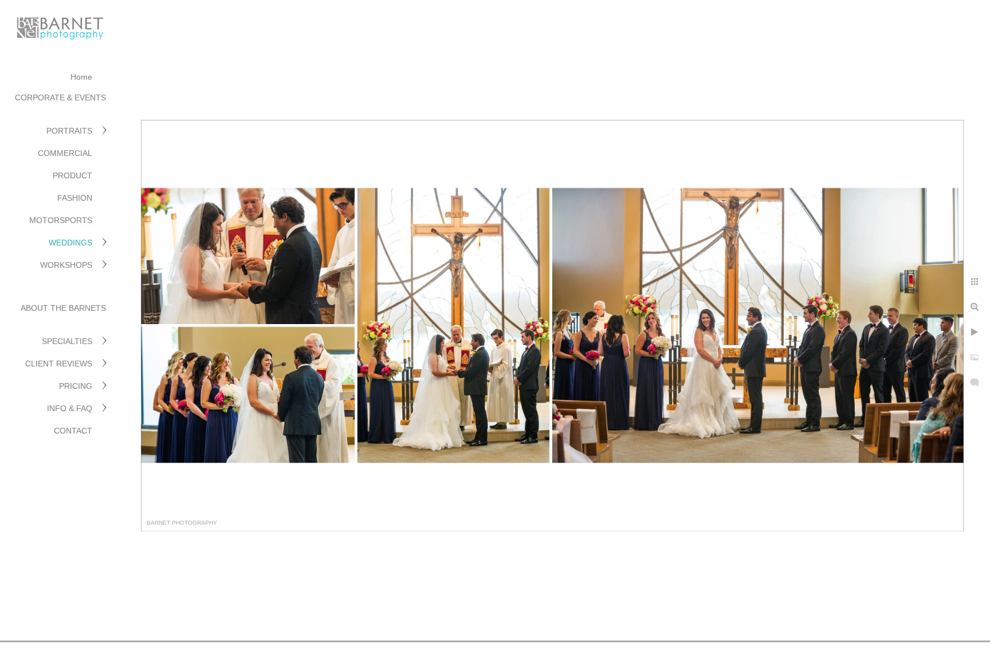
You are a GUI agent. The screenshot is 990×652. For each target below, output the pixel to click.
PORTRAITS (69, 130)
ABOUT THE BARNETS (63, 308)
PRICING (75, 386)
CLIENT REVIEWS (58, 363)
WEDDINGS (70, 242)
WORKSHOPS (66, 265)
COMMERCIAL (65, 153)
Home (81, 76)
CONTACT (73, 430)
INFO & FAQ (69, 408)
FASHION (74, 197)
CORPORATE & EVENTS (60, 97)
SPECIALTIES (67, 341)
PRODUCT (72, 175)
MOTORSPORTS (60, 220)
